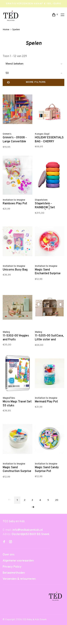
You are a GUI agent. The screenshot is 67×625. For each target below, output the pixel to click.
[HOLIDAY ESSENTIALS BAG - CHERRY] (49, 110)
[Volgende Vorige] (33, 507)
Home (6, 29)
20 (56, 500)
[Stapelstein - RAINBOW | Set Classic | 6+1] (49, 176)
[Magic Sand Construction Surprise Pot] (17, 439)
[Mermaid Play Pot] (49, 374)
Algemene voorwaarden (18, 561)
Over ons (8, 555)
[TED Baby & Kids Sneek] (55, 597)
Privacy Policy (12, 567)
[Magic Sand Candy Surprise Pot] (49, 439)
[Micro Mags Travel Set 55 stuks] (17, 374)
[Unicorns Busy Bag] (17, 242)
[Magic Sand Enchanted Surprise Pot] (49, 242)
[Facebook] (4, 542)
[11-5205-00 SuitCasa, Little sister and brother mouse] (49, 308)
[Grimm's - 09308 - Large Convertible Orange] (17, 110)
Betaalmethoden (14, 573)
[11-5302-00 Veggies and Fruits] (17, 308)
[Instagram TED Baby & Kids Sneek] (10, 542)
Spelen (16, 29)
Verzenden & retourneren (19, 579)
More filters (36, 82)
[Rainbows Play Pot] (17, 176)
